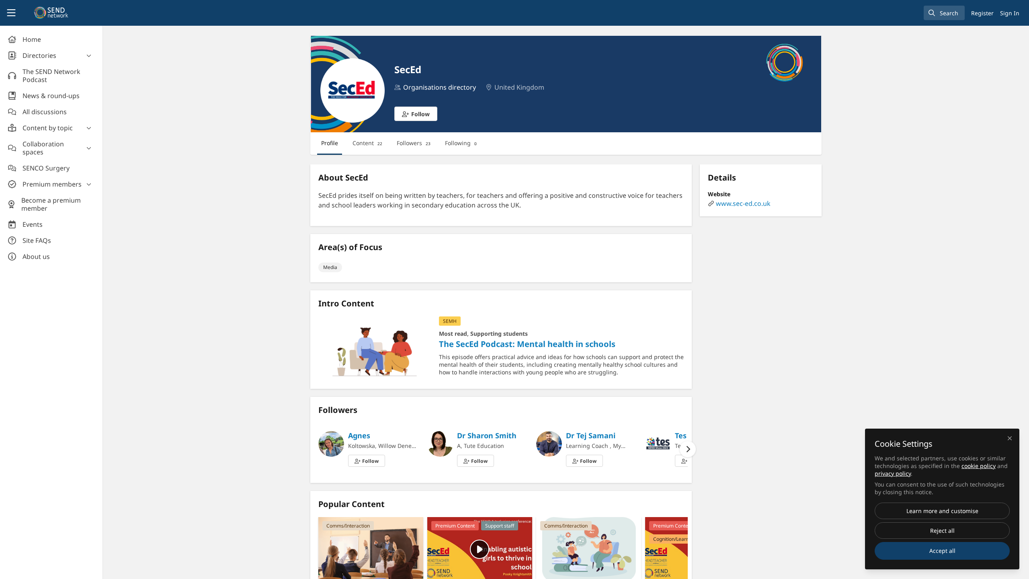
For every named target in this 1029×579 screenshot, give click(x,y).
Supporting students (499, 333)
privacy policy (893, 473)
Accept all (942, 550)
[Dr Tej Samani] (549, 443)
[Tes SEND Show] (658, 443)
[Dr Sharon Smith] (440, 443)
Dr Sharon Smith (487, 435)
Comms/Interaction (348, 525)
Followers (413, 143)
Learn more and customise (942, 511)
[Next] (688, 449)
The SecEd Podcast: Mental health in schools (374, 348)
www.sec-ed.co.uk (743, 203)
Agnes (359, 435)
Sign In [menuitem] (1009, 13)
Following (461, 143)
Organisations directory (439, 87)
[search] (944, 13)
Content (367, 143)
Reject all (942, 530)
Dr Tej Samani (590, 435)
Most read (453, 333)
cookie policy (978, 466)
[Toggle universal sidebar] (11, 13)
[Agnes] (331, 443)
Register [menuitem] (982, 13)
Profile (329, 143)
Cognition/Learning (674, 539)
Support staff (499, 525)
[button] (415, 114)
